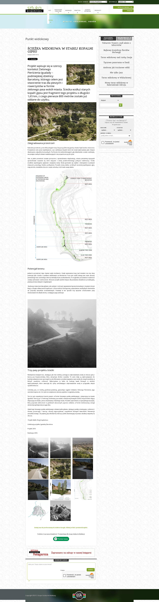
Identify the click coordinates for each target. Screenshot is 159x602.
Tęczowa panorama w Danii (116, 62)
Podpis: (63, 570)
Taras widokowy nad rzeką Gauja (116, 57)
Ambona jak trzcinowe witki (116, 67)
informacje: (113, 2)
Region (103, 127)
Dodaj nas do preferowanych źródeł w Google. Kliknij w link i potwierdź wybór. (61, 528)
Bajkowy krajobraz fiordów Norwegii (116, 51)
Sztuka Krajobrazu (34, 9)
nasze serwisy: (83, 2)
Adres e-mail (106, 133)
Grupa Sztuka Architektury (47, 595)
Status (120, 127)
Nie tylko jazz (116, 73)
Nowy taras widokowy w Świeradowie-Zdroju (116, 84)
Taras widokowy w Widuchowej (116, 78)
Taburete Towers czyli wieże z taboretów (116, 44)
